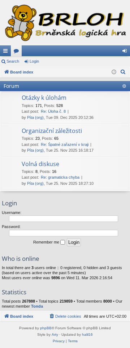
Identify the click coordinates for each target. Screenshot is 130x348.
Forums (18, 52)
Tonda (37, 306)
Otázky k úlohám (44, 98)
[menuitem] (123, 72)
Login (34, 61)
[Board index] (65, 22)
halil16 (87, 334)
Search (12, 61)
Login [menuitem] (126, 52)
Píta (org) (35, 117)
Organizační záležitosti (52, 131)
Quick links (7, 52)
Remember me (46, 242)
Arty (55, 334)
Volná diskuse (40, 164)
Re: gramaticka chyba (60, 177)
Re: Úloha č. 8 (53, 111)
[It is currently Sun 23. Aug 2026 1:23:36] (114, 72)
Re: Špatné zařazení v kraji (64, 144)
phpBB (46, 328)
